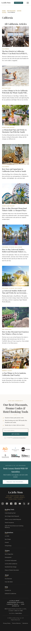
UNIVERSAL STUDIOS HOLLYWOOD (12, 247)
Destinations (11, 10)
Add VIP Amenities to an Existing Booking (14, 526)
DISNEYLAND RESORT (8, 127)
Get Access (15, 434)
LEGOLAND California (11, 563)
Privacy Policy (6, 623)
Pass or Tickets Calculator (12, 570)
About (7, 575)
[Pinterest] (6, 503)
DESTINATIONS (6, 88)
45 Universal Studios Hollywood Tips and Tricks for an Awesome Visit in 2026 (14, 292)
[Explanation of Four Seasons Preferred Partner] (5, 456)
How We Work (9, 581)
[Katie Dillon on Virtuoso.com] (15, 449)
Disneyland (8, 557)
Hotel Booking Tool (10, 513)
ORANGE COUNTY (7, 370)
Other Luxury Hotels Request (13, 519)
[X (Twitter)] (24, 503)
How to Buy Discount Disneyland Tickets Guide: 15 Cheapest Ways (14, 209)
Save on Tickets (18, 2)
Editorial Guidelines (10, 593)
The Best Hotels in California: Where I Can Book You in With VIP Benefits (15, 53)
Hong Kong (8, 545)
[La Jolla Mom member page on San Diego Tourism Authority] (5, 449)
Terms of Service (16, 623)
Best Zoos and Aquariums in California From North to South (14, 170)
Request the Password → (15, 481)
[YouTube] (19, 503)
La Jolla (7, 536)
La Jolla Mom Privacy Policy (19, 437)
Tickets (7, 550)
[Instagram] (2, 503)
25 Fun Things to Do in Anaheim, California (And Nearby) (14, 374)
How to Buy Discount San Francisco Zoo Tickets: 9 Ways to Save (15, 333)
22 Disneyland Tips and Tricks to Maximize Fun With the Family (14, 131)
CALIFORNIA (5, 48)
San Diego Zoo (9, 554)
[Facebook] (11, 503)
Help (6, 587)
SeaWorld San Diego (10, 567)
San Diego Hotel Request (12, 516)
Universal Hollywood (10, 560)
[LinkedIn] (15, 503)
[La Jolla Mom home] (6, 2)
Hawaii (7, 542)
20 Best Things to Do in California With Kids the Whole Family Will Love (15, 92)
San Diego (8, 539)
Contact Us (8, 590)
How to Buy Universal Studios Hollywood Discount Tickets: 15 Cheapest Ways (13, 251)
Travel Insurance (9, 522)
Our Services (8, 578)
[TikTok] (28, 503)
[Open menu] (28, 3)
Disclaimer (25, 623)
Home (4, 10)
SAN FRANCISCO (6, 329)
